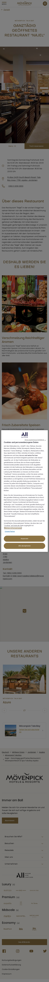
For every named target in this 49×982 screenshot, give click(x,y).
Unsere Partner (10, 531)
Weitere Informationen (13, 528)
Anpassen (24, 538)
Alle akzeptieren (24, 546)
